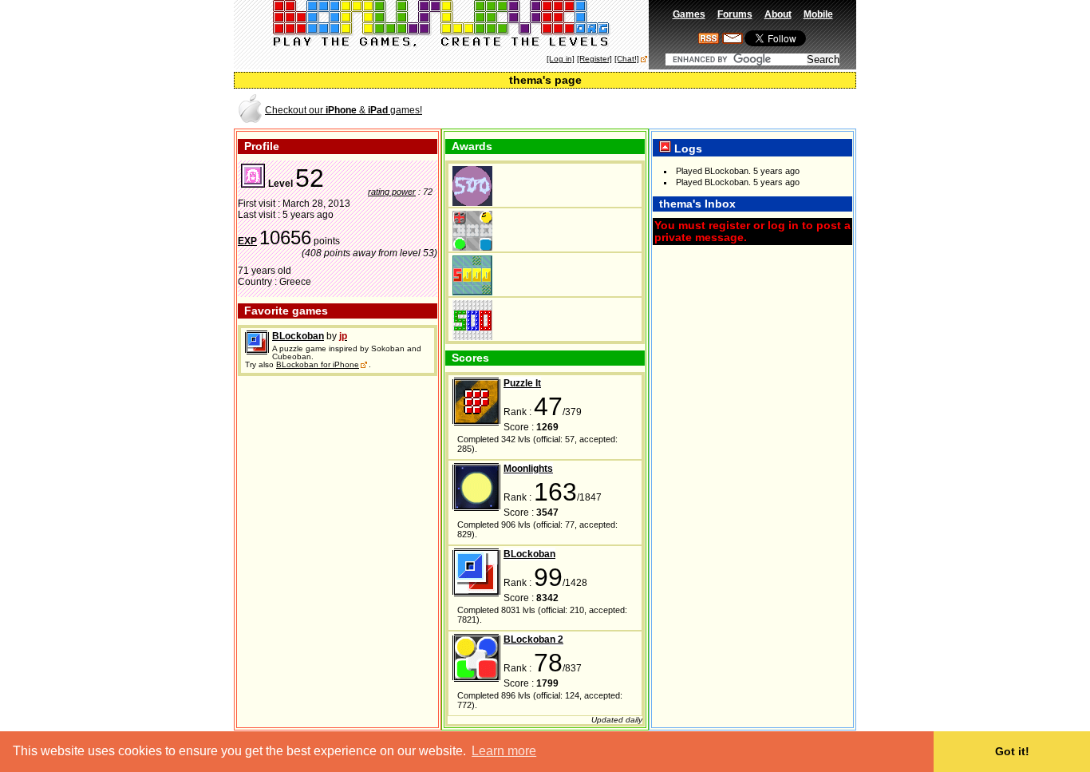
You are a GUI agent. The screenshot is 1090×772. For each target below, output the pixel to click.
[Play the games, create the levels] (441, 44)
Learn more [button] (504, 751)
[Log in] (561, 58)
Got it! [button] (1012, 751)
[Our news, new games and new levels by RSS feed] (709, 40)
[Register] (594, 58)
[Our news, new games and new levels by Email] (732, 40)
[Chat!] (626, 58)
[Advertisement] (668, 109)
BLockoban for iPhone (317, 364)
